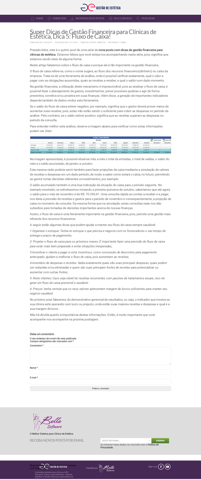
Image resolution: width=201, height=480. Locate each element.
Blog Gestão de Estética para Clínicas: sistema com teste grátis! (53, 466)
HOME (39, 18)
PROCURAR (148, 18)
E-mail (34, 377)
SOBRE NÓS (59, 18)
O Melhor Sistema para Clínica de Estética (51, 433)
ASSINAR (160, 440)
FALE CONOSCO (123, 18)
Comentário (37, 345)
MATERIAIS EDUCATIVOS (90, 18)
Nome (34, 367)
